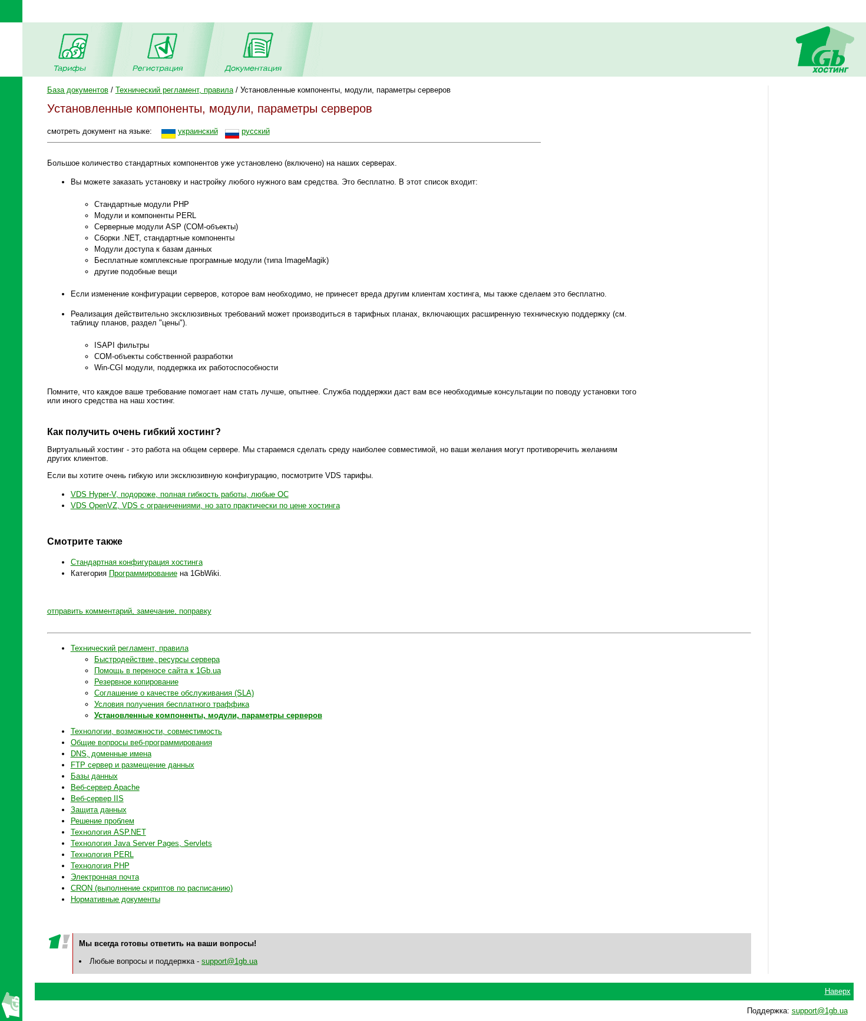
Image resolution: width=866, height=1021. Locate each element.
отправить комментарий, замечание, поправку (129, 611)
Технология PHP (100, 865)
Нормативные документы (115, 899)
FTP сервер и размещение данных (132, 764)
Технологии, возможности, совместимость (146, 731)
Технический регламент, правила (174, 89)
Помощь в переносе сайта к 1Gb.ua (157, 670)
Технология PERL (102, 854)
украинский (198, 131)
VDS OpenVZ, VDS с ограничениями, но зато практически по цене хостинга (205, 505)
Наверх (838, 991)
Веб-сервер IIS (97, 798)
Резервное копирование (136, 681)
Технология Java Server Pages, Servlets (141, 843)
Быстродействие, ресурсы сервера (157, 659)
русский (256, 131)
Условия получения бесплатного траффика (171, 704)
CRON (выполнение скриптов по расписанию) (152, 888)
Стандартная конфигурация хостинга (137, 562)
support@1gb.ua (229, 961)
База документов (77, 89)
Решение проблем (102, 820)
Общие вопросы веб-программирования (141, 742)
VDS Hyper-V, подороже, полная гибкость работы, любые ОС (180, 494)
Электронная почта (105, 876)
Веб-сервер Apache (105, 787)
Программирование (143, 573)
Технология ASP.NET (108, 832)
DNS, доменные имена (111, 753)
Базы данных (94, 776)
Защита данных (99, 809)
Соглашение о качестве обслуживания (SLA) (174, 693)
